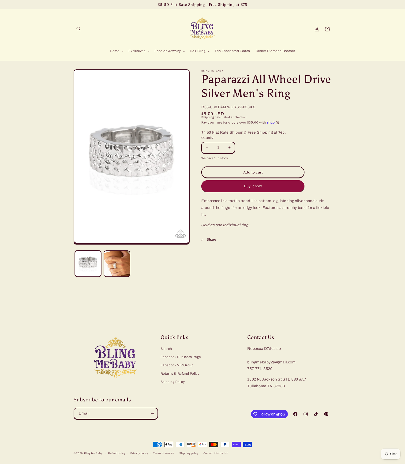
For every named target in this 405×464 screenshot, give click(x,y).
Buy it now (253, 186)
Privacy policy (139, 453)
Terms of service (163, 453)
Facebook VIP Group (177, 365)
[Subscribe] (152, 413)
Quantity (207, 138)
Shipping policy (189, 453)
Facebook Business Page (181, 357)
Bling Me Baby (93, 453)
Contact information (215, 453)
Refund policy (116, 453)
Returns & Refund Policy (180, 373)
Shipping (207, 117)
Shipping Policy (173, 382)
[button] (79, 29)
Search (166, 349)
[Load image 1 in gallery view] (88, 263)
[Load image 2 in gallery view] (117, 263)
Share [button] (211, 239)
